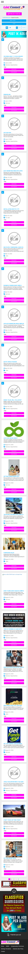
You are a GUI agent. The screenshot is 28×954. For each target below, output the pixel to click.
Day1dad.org (7, 132)
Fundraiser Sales (9, 552)
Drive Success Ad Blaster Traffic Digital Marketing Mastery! (14, 667)
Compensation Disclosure (17, 946)
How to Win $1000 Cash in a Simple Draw (14, 590)
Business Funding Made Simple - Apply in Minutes (13, 285)
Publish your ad (14, 14)
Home (2, 946)
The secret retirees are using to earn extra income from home (13, 514)
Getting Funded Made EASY (11, 476)
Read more (14, 69)
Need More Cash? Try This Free (13, 705)
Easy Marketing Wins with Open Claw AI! (13, 170)
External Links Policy (18, 949)
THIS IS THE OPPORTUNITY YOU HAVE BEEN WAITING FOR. (13, 781)
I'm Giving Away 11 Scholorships (13, 56)
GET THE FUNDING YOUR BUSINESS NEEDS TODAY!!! (13, 743)
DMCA (7, 946)
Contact (3, 951)
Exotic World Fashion (10, 361)
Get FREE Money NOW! (10, 858)
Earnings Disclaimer (6, 949)
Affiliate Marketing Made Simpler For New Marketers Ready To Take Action (14, 323)
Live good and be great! (11, 438)
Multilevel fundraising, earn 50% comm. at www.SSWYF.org (13, 247)
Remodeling (7, 94)
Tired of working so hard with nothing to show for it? (13, 629)
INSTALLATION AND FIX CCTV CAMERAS (11, 209)
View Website (14, 72)
